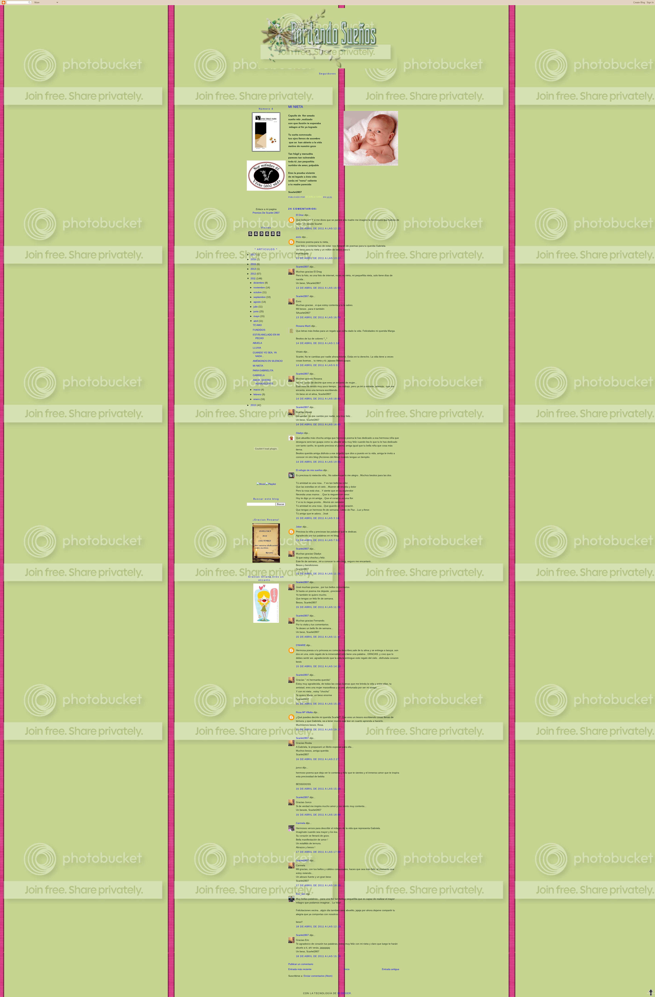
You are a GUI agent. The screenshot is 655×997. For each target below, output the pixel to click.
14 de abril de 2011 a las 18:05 (318, 424)
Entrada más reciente (299, 969)
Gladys (299, 433)
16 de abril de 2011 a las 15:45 (318, 788)
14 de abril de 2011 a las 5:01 (317, 365)
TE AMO (257, 325)
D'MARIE (301, 645)
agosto (257, 301)
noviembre (259, 287)
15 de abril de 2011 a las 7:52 (317, 540)
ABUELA (257, 343)
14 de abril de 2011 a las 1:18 (317, 343)
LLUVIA (257, 347)
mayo (256, 316)
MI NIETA (258, 365)
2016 (254, 259)
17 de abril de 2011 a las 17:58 (318, 852)
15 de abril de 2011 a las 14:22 (318, 666)
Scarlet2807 (302, 266)
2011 (253, 278)
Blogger (344, 993)
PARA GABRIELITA (263, 370)
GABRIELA (259, 375)
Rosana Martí (303, 326)
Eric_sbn (300, 894)
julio (255, 306)
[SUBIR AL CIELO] (651, 993)
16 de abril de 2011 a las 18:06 (318, 814)
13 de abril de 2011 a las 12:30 (318, 228)
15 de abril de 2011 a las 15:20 (318, 703)
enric (298, 237)
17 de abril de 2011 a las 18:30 (318, 885)
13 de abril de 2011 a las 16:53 (318, 287)
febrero (257, 394)
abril (256, 321)
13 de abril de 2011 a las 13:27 (318, 258)
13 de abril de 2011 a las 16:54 (318, 317)
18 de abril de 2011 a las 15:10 (318, 956)
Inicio (347, 969)
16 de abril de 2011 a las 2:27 (317, 759)
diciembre (259, 282)
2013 (254, 269)
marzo (257, 389)
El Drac (300, 215)
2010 (254, 405)
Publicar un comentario (300, 964)
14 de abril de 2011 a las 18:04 (318, 398)
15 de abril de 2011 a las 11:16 (318, 607)
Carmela (300, 823)
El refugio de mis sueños (309, 470)
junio (256, 311)
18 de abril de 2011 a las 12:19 (318, 926)
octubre (257, 292)
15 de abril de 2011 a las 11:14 (318, 573)
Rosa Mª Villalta (304, 712)
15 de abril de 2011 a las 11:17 (318, 636)
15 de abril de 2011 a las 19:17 (318, 729)
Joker (299, 526)
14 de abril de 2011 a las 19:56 (318, 461)
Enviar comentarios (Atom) (318, 975)
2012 (254, 273)
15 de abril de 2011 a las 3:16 (317, 518)
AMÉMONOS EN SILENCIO (268, 361)
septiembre (259, 297)
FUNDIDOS (259, 329)
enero (256, 399)
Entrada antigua (390, 969)
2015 (254, 264)
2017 (254, 254)
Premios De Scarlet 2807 (266, 212)
